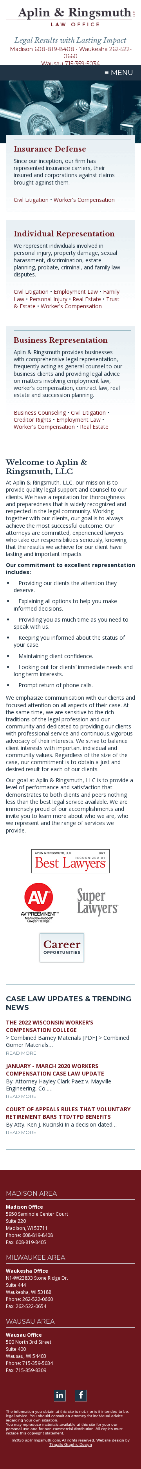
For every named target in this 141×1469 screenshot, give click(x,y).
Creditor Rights (32, 419)
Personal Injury (48, 299)
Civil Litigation (31, 199)
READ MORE (21, 1053)
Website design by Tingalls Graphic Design (89, 1442)
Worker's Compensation (84, 199)
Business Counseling (40, 412)
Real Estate (86, 299)
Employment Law (76, 291)
